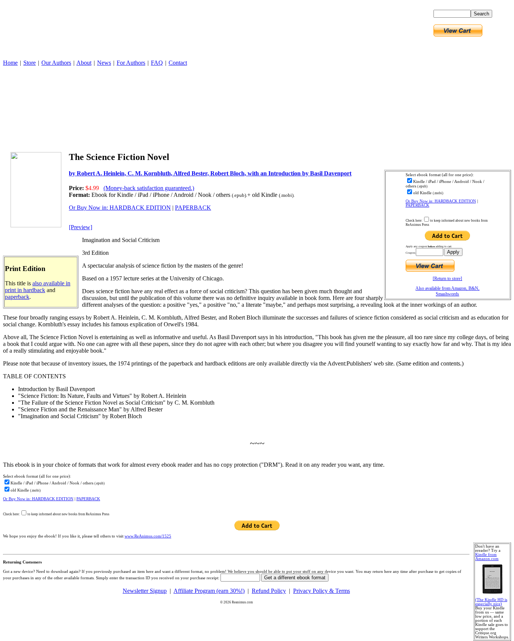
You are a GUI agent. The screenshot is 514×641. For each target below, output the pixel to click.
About (83, 62)
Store (29, 62)
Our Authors (56, 62)
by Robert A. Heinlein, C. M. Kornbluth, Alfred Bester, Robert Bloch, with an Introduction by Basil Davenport (210, 173)
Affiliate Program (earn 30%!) (209, 591)
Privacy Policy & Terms (321, 591)
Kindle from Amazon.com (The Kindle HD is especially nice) (491, 579)
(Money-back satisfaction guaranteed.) (148, 188)
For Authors (131, 62)
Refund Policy (269, 591)
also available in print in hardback (37, 286)
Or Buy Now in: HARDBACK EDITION (441, 201)
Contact (178, 62)
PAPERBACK (417, 205)
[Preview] (80, 227)
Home (10, 62)
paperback (17, 297)
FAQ (157, 62)
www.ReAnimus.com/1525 (148, 536)
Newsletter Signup (145, 591)
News (104, 62)
